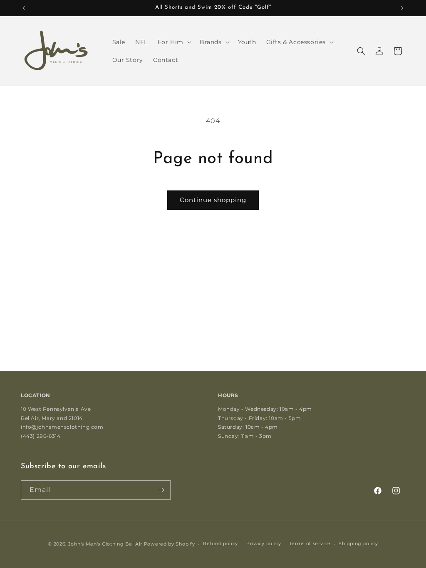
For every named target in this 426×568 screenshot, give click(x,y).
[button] (174, 42)
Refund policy (220, 543)
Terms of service (309, 543)
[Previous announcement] (24, 8)
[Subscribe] (161, 490)
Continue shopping (213, 200)
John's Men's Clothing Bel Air (105, 544)
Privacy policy (263, 543)
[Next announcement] (402, 8)
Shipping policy (358, 543)
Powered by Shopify (169, 544)
